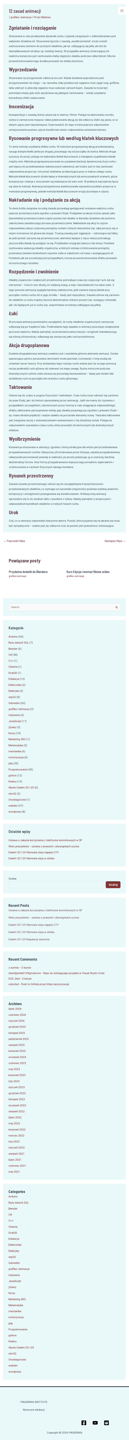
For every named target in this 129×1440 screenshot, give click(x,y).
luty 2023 (14, 1081)
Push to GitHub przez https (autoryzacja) (45, 984)
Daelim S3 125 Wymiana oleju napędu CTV (33, 852)
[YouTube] (95, 1422)
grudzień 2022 (17, 1093)
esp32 (12, 697)
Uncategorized (17, 799)
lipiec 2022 (15, 1117)
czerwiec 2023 (17, 1063)
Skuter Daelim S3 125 (21, 787)
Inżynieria (14, 715)
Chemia (12, 666)
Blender (12, 648)
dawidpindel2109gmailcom (24, 973)
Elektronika (14, 684)
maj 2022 (14, 1123)
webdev (13, 805)
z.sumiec (13, 967)
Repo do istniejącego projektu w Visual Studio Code (73, 973)
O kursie (26, 967)
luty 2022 (14, 1141)
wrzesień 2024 (17, 1057)
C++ (10, 660)
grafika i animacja (17, 576)
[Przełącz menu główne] (122, 11)
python (12, 775)
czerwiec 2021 (17, 1165)
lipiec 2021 (15, 1159)
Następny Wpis (115, 541)
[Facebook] (84, 1422)
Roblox (12, 781)
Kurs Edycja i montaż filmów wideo (88, 572)
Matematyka (15, 745)
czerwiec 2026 (17, 1014)
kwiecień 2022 (17, 1129)
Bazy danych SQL (18, 642)
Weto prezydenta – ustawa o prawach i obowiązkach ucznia (43, 846)
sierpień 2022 (16, 1111)
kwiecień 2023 (17, 1075)
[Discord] (106, 1422)
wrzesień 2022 (17, 1105)
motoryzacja (16, 757)
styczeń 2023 (16, 1087)
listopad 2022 (16, 1099)
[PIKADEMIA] (7, 11)
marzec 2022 (16, 1135)
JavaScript (14, 721)
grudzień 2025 (17, 1026)
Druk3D (12, 672)
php (10, 763)
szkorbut (13, 984)
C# (10, 654)
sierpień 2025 (16, 1044)
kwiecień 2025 (17, 1050)
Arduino (13, 636)
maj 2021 (14, 1171)
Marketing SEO (17, 739)
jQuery (12, 727)
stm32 (12, 793)
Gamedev (14, 703)
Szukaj (12, 878)
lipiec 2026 (15, 1008)
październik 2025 (18, 1038)
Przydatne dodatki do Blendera (28, 572)
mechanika (14, 751)
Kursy (11, 733)
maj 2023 (14, 1069)
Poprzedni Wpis (14, 541)
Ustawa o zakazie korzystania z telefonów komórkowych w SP (45, 840)
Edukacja (13, 678)
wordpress (14, 811)
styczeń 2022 (16, 1147)
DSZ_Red (14, 978)
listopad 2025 (16, 1033)
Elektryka (13, 690)
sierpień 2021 (16, 1153)
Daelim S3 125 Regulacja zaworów (29, 939)
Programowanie (17, 769)
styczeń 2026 (16, 1020)
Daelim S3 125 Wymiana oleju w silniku (31, 858)
